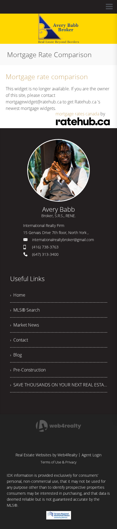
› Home (17, 295)
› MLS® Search (25, 310)
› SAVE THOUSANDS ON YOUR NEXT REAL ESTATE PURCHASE (58, 385)
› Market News (24, 325)
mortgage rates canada (77, 114)
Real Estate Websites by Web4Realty (46, 454)
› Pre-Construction (28, 370)
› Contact (19, 340)
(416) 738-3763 (45, 247)
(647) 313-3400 (45, 254)
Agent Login (91, 454)
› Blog (16, 355)
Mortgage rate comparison (47, 76)
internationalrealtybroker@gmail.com (63, 239)
